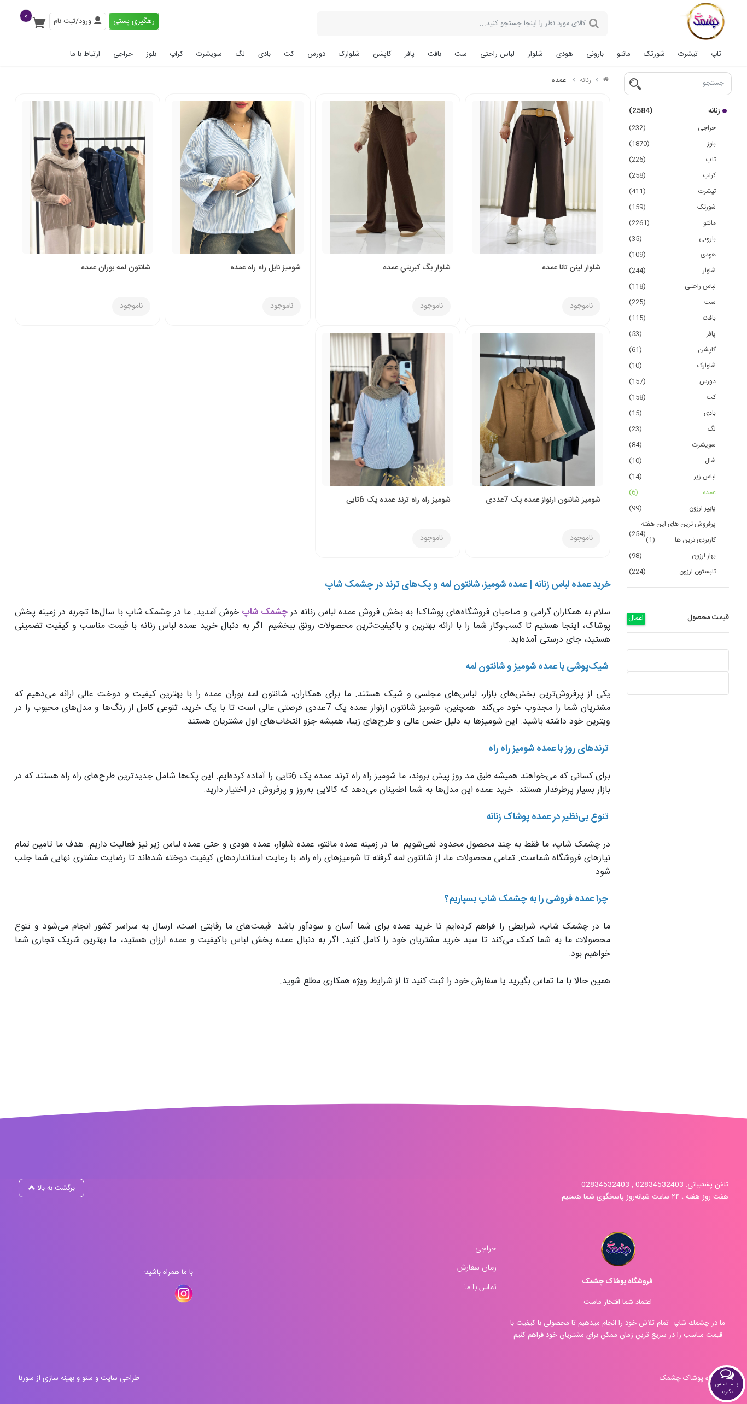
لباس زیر (672, 476)
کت (289, 54)
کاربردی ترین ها (681, 539)
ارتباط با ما (85, 54)
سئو (87, 1378)
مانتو (624, 54)
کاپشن (382, 54)
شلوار (535, 54)
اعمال (636, 618)
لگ (240, 54)
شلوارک (349, 54)
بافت (434, 54)
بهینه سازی (58, 1378)
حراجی (123, 54)
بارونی (595, 54)
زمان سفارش (477, 1267)
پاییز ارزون (672, 508)
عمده (672, 492)
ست (460, 54)
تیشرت (688, 54)
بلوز (151, 54)
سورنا (26, 1378)
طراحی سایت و (116, 1378)
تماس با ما (480, 1287)
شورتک (654, 54)
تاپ (716, 54)
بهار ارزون (672, 555)
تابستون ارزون (672, 571)
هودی (564, 54)
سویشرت (209, 54)
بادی (264, 54)
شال (672, 460)
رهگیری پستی (134, 21)
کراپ (176, 54)
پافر (410, 54)
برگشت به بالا (55, 1188)
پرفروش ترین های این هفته (672, 525)
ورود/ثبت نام (74, 21)
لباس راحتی (497, 54)
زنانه (674, 111)
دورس (316, 54)
